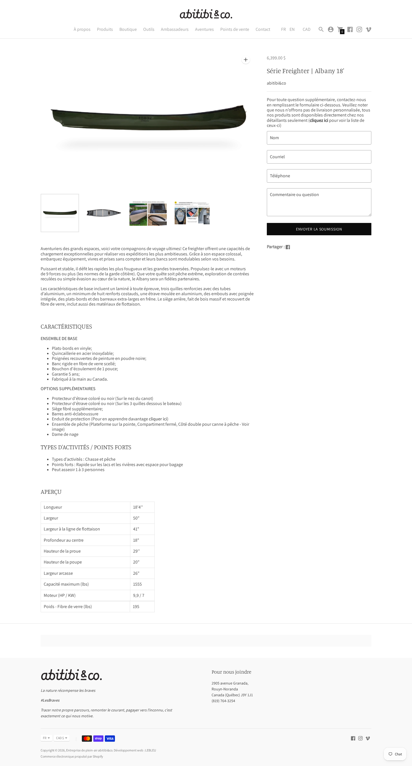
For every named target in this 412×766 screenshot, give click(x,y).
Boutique (128, 29)
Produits (105, 29)
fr (45, 738)
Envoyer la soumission (319, 229)
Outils (148, 29)
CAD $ (60, 738)
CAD (307, 29)
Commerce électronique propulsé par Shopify (72, 756)
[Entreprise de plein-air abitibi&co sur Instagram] (359, 29)
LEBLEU (150, 750)
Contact (263, 29)
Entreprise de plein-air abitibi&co (89, 750)
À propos (82, 29)
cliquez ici (319, 120)
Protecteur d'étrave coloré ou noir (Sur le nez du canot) (102, 398)
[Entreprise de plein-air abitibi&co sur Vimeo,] (368, 29)
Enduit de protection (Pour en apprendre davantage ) (110, 419)
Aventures (204, 29)
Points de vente (234, 29)
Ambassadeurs (175, 29)
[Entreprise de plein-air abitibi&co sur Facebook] (350, 29)
